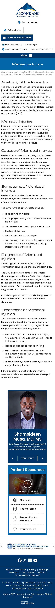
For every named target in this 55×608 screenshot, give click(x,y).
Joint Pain (28, 74)
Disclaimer (20, 569)
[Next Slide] (42, 458)
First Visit (25, 500)
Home (9, 569)
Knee (35, 74)
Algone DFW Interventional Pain (19, 594)
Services (18, 74)
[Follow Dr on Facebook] (20, 560)
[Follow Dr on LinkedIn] (30, 560)
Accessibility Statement (27, 575)
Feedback (14, 572)
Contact (41, 572)
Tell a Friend (28, 572)
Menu (24, 55)
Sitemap (43, 569)
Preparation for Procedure (28, 519)
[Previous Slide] (12, 458)
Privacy (32, 569)
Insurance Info (28, 529)
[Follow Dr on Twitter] (25, 560)
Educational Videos (27, 491)
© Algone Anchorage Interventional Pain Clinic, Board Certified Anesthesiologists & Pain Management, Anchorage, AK (27, 585)
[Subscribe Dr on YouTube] (35, 560)
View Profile (27, 458)
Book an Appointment (19, 37)
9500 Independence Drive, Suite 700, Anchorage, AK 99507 (29, 49)
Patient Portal (14, 30)
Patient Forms (28, 508)
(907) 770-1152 (29, 22)
